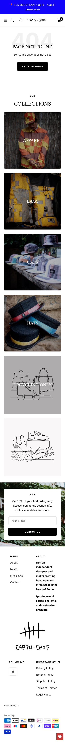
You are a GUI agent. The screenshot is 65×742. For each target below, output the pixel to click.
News (13, 569)
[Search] (12, 20)
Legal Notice (43, 694)
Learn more (33, 9)
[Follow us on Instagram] (13, 671)
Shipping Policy (45, 681)
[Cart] (59, 20)
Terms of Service (46, 688)
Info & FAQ (16, 575)
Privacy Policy (44, 668)
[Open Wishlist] (59, 736)
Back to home (32, 66)
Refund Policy (44, 675)
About (14, 562)
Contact (15, 582)
